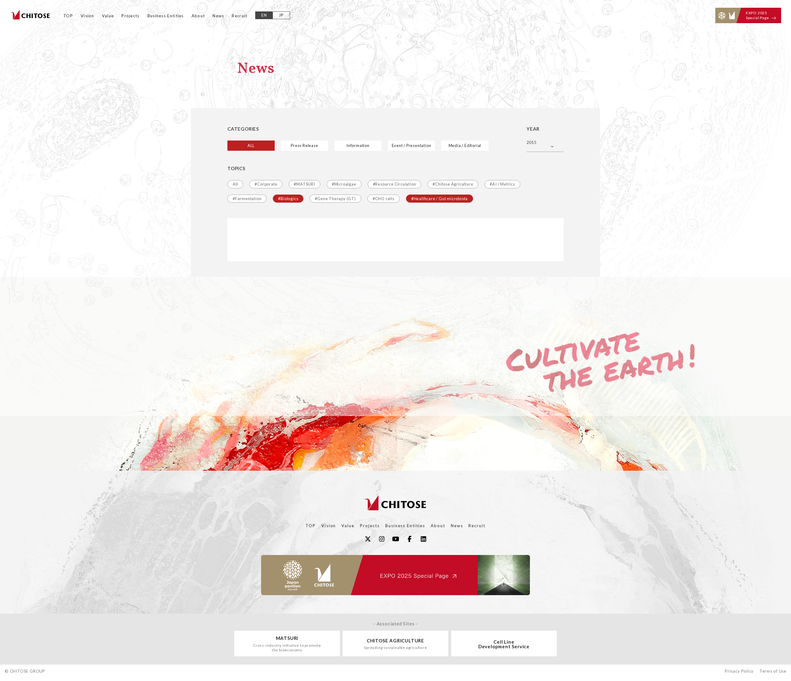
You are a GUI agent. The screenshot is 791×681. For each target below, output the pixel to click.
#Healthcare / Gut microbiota (439, 198)
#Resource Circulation (394, 184)
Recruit (239, 15)
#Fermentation (247, 198)
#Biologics (288, 198)
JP (281, 15)
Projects (130, 15)
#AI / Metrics (502, 184)
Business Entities (165, 15)
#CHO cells (384, 198)
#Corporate (266, 184)
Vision (87, 15)
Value (108, 15)
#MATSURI (304, 184)
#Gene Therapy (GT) (335, 198)
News (218, 15)
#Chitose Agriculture (453, 184)
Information (358, 145)
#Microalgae (344, 184)
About (198, 15)
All (235, 184)
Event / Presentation (411, 145)
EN (264, 15)
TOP (68, 15)
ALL (251, 145)
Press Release (304, 145)
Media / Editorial (465, 145)
